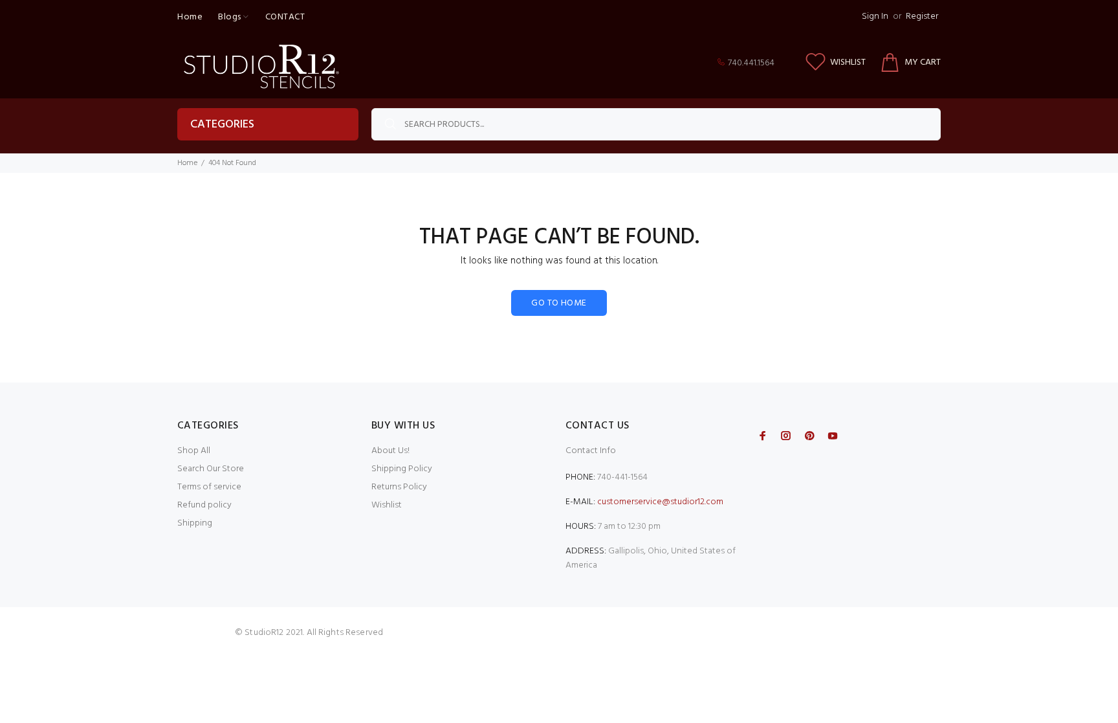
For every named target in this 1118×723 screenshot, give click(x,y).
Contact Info (590, 450)
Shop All (193, 450)
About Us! (390, 450)
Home (187, 163)
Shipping (194, 523)
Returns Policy (399, 487)
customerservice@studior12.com (660, 502)
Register (922, 16)
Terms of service (209, 487)
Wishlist (386, 505)
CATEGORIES (222, 124)
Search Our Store (210, 469)
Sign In (875, 16)
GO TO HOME (558, 303)
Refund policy (204, 505)
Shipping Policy (401, 469)
